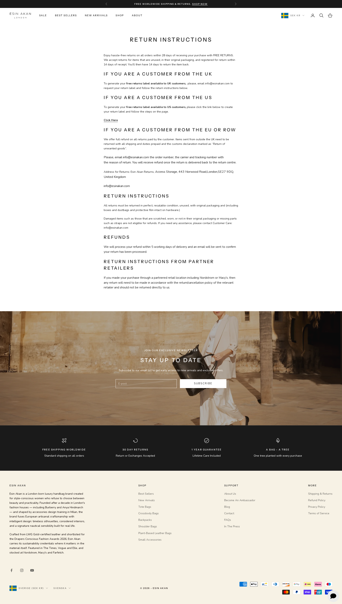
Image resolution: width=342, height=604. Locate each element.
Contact (229, 513)
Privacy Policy (316, 507)
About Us (230, 494)
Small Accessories (150, 540)
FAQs (227, 520)
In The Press (232, 526)
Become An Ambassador (239, 500)
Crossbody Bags (148, 513)
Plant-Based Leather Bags (155, 533)
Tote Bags (144, 507)
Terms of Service (318, 513)
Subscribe (203, 383)
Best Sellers (66, 15)
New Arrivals (96, 15)
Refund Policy (316, 500)
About (137, 15)
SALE (43, 15)
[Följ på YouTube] (32, 570)
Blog (227, 507)
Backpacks (145, 520)
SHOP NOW (200, 4)
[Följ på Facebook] (11, 570)
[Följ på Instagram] (22, 570)
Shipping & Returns (320, 494)
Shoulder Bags (147, 526)
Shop (120, 15)
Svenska (60, 588)
